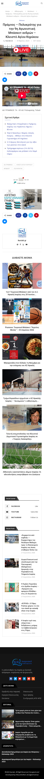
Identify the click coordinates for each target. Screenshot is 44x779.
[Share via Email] (4, 79)
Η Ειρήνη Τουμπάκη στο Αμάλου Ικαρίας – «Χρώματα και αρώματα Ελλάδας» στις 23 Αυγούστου (30, 589)
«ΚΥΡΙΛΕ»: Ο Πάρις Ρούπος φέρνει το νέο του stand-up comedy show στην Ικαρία (30, 607)
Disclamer (5, 698)
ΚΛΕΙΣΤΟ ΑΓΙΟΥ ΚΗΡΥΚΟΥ (24, 165)
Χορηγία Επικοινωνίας (10, 695)
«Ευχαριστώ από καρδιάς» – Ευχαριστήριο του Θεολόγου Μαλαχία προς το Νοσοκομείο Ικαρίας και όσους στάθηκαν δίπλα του (29, 542)
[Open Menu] (2, 3)
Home (7, 11)
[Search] (41, 3)
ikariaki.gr (9, 41)
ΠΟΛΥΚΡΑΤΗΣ (18, 168)
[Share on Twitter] (30, 73)
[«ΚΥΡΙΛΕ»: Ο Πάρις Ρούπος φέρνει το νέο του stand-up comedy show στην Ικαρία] (12, 607)
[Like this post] (19, 73)
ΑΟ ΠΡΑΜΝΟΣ (8, 165)
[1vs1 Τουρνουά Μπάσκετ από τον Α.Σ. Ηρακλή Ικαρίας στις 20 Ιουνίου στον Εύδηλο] (22, 276)
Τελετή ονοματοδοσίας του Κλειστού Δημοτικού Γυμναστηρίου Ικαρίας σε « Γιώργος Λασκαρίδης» (22, 436)
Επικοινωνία (28, 691)
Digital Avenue (33, 775)
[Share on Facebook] (24, 73)
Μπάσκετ (31, 11)
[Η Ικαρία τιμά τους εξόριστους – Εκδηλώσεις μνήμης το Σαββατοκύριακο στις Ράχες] (12, 624)
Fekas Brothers (21, 775)
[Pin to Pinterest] (36, 73)
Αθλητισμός (19, 11)
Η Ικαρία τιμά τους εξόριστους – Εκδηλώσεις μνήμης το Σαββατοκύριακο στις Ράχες (29, 625)
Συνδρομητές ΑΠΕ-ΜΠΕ (32, 698)
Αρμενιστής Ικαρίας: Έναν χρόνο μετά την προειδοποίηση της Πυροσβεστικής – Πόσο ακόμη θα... (28, 724)
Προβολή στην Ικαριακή (11, 691)
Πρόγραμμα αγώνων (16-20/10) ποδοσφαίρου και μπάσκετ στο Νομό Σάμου (22, 151)
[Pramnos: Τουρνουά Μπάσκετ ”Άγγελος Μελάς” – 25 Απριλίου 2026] (22, 311)
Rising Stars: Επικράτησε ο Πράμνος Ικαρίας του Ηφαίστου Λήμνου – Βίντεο (21, 127)
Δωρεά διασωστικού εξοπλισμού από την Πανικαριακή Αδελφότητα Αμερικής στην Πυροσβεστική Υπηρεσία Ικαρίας (29, 566)
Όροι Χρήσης (28, 695)
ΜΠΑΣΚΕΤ (7, 168)
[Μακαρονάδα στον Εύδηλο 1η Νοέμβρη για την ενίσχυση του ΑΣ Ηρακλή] (22, 347)
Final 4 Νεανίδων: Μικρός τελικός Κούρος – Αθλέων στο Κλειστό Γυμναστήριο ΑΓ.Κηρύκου (20, 136)
